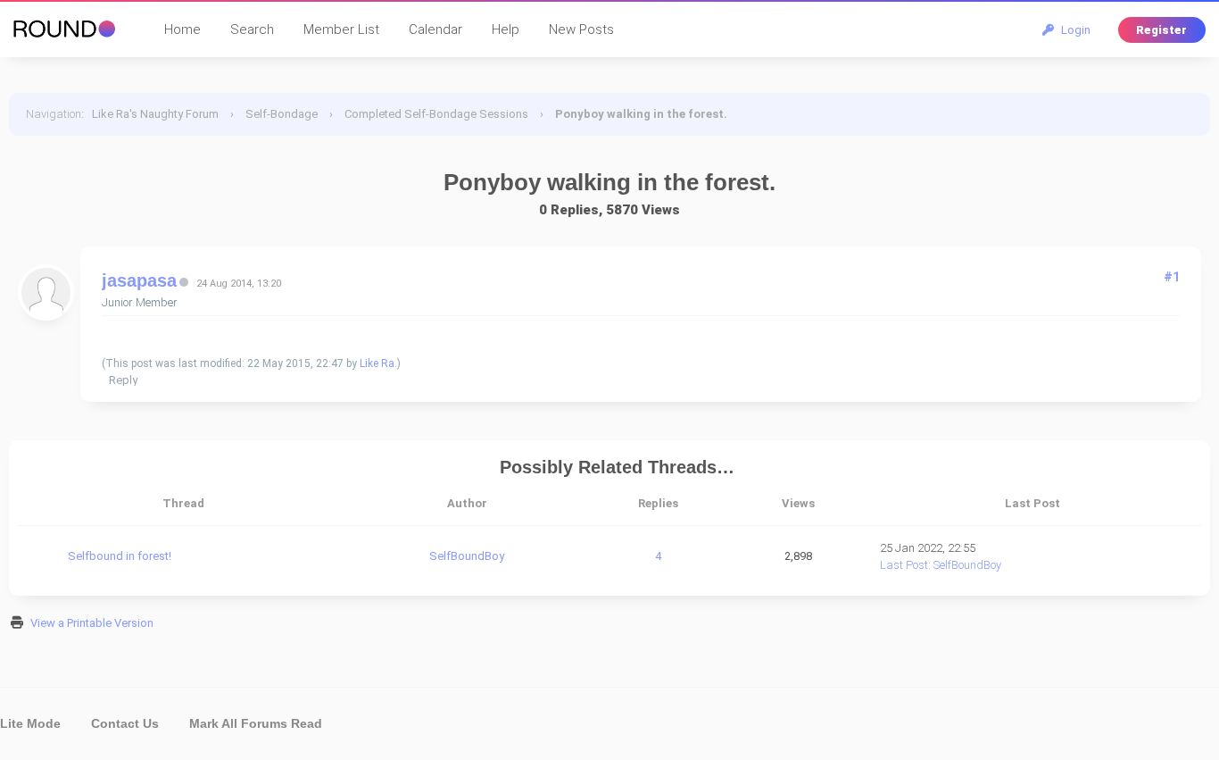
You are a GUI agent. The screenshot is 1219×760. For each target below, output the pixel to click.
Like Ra (377, 363)
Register (1161, 30)
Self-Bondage (281, 114)
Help (505, 29)
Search (252, 29)
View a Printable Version (91, 623)
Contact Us (125, 723)
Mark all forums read (255, 723)
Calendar (435, 29)
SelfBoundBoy (466, 556)
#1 (1172, 277)
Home (182, 29)
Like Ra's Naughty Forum (155, 114)
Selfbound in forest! (119, 556)
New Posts (581, 29)
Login (1073, 30)
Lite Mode (30, 723)
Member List (341, 29)
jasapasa (139, 280)
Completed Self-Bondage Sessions (436, 114)
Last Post (904, 565)
